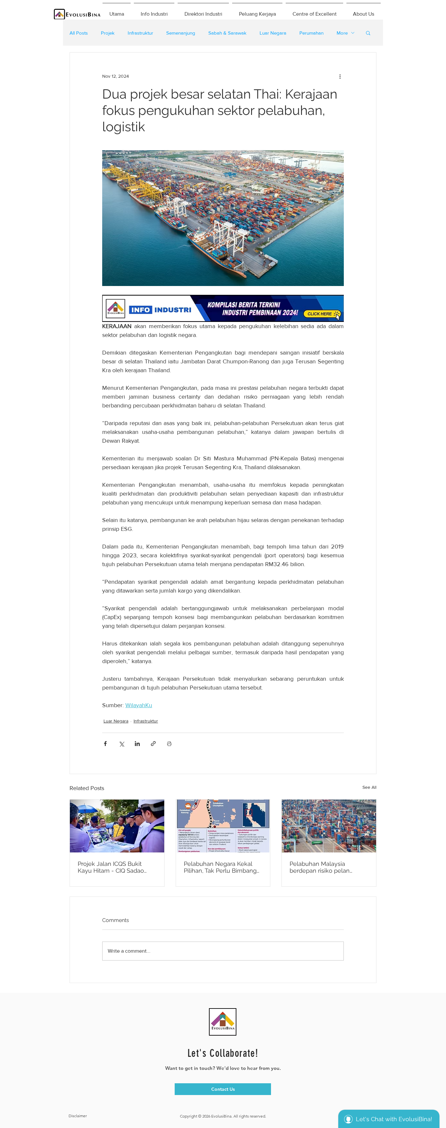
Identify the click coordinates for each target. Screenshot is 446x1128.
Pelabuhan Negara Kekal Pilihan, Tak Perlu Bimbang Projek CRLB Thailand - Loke (220, 867)
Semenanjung (180, 33)
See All (369, 787)
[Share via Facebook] (105, 743)
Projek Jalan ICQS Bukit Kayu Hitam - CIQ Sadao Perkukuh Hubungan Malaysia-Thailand (111, 867)
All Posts (79, 33)
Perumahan (311, 33)
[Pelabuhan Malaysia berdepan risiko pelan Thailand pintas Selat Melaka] (329, 826)
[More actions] (340, 76)
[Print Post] (169, 743)
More (342, 33)
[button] (368, 32)
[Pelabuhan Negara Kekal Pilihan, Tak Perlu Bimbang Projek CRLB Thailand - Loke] (223, 826)
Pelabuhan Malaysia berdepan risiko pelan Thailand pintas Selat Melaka (320, 867)
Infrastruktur (140, 33)
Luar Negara (273, 33)
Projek (108, 33)
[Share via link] (153, 743)
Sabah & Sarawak (227, 33)
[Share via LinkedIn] (137, 743)
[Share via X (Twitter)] (121, 743)
